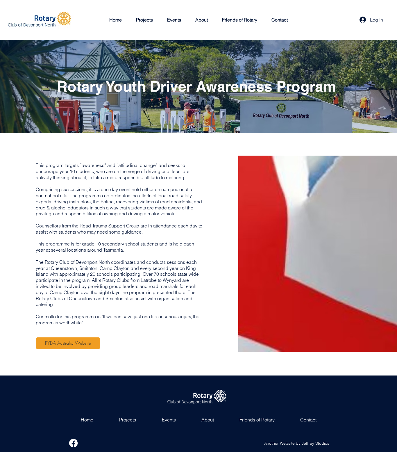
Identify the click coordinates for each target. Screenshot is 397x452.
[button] (144, 20)
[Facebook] (73, 443)
